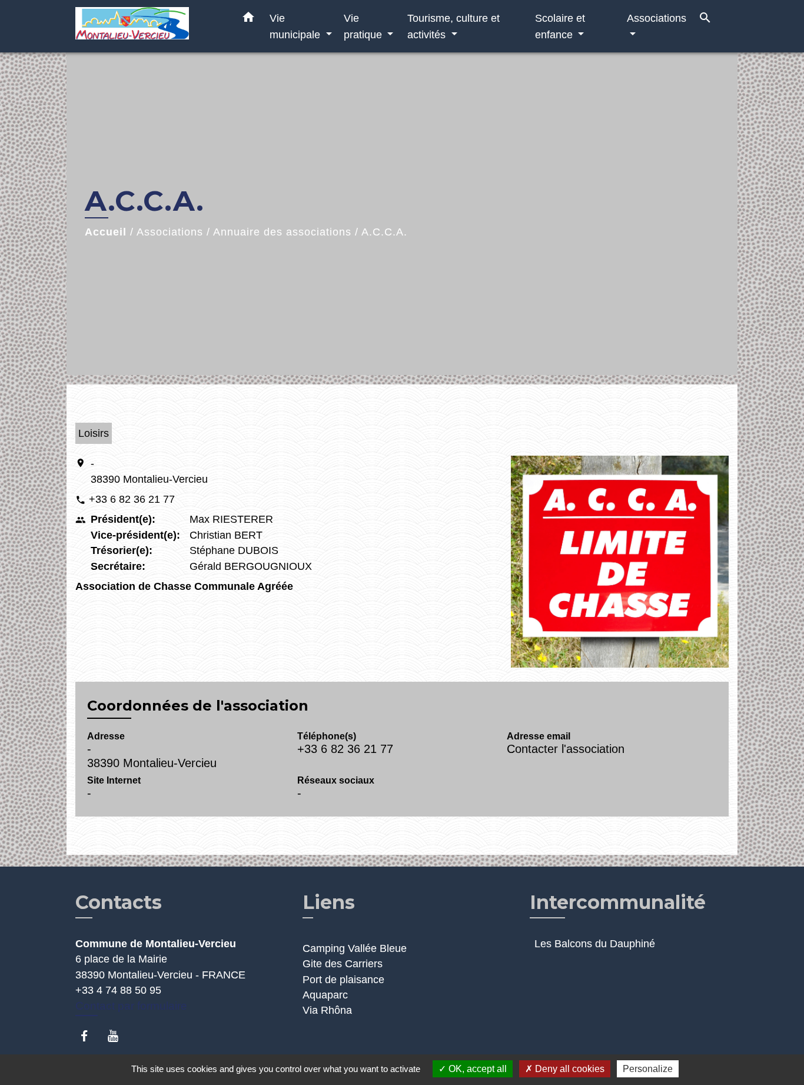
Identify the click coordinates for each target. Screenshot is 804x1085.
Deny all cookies (568, 1069)
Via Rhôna (327, 1010)
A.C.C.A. (384, 232)
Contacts (118, 902)
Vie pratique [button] (364, 26)
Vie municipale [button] (296, 26)
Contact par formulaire (131, 1006)
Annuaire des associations (282, 232)
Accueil (106, 232)
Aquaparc (325, 995)
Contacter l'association (565, 748)
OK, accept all (476, 1069)
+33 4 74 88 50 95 (118, 990)
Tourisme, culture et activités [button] (453, 26)
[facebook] (89, 1036)
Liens (329, 902)
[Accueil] (148, 26)
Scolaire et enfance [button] (560, 26)
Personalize (648, 1069)
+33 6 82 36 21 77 (132, 499)
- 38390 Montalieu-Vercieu (149, 471)
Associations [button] (656, 18)
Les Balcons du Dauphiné (594, 944)
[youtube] (118, 1036)
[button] (248, 19)
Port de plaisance (343, 980)
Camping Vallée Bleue (355, 948)
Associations (170, 232)
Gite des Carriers (343, 964)
